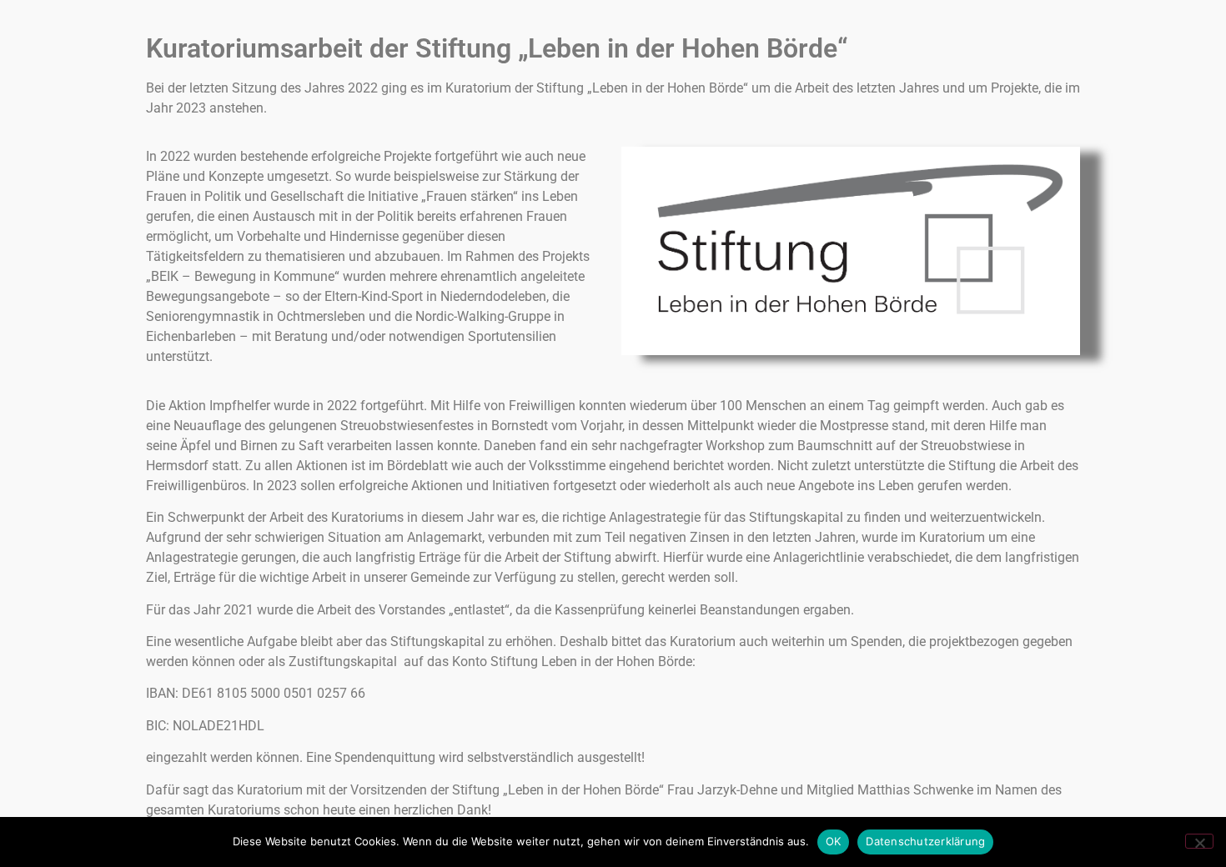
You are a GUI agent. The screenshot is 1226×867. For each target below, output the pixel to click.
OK (834, 841)
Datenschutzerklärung (925, 841)
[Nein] (1199, 841)
